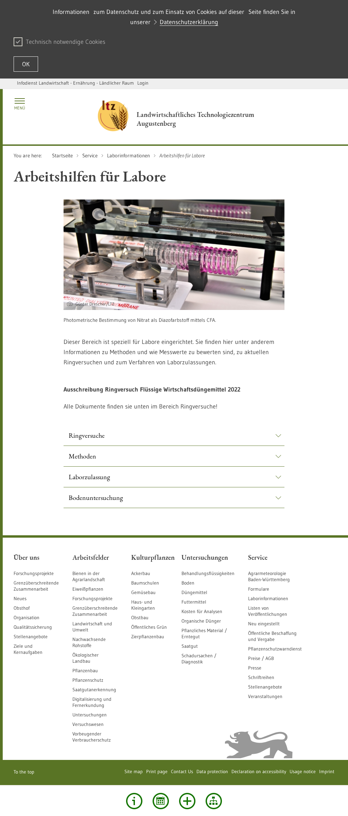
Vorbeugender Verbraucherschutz (91, 737)
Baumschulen (145, 583)
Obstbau (140, 617)
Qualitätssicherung (33, 627)
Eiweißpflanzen (87, 589)
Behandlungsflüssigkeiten (207, 573)
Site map (133, 771)
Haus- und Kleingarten (143, 605)
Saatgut (189, 646)
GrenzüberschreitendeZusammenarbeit (95, 611)
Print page (157, 771)
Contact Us (182, 771)
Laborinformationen (268, 598)
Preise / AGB (261, 658)
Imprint (326, 771)
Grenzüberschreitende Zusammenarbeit (36, 586)
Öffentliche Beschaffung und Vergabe (272, 636)
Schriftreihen (261, 677)
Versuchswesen (88, 724)
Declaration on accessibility (258, 771)
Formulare (258, 589)
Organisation (26, 617)
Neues (20, 598)
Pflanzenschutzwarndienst (275, 649)
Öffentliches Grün (149, 627)
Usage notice (303, 771)
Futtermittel (193, 602)
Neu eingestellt (264, 624)
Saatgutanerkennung (94, 690)
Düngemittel (194, 592)
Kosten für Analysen (201, 611)
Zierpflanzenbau (147, 636)
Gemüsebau (143, 592)
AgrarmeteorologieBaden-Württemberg (269, 576)
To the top (24, 772)
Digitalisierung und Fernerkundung (91, 702)
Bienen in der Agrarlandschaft (88, 576)
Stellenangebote (31, 636)
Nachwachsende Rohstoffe (89, 642)
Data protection (212, 771)
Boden (187, 583)
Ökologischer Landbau (85, 658)
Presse (254, 668)
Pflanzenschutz (87, 680)
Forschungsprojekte (34, 573)
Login (143, 83)
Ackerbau (140, 573)
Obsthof (22, 608)
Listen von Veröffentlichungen (267, 611)
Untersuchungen (89, 715)
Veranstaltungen (265, 696)
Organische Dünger (201, 621)
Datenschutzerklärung (189, 22)
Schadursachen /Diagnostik (198, 659)
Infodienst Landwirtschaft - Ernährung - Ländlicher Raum (75, 83)
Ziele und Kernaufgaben (28, 649)
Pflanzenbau (85, 670)
